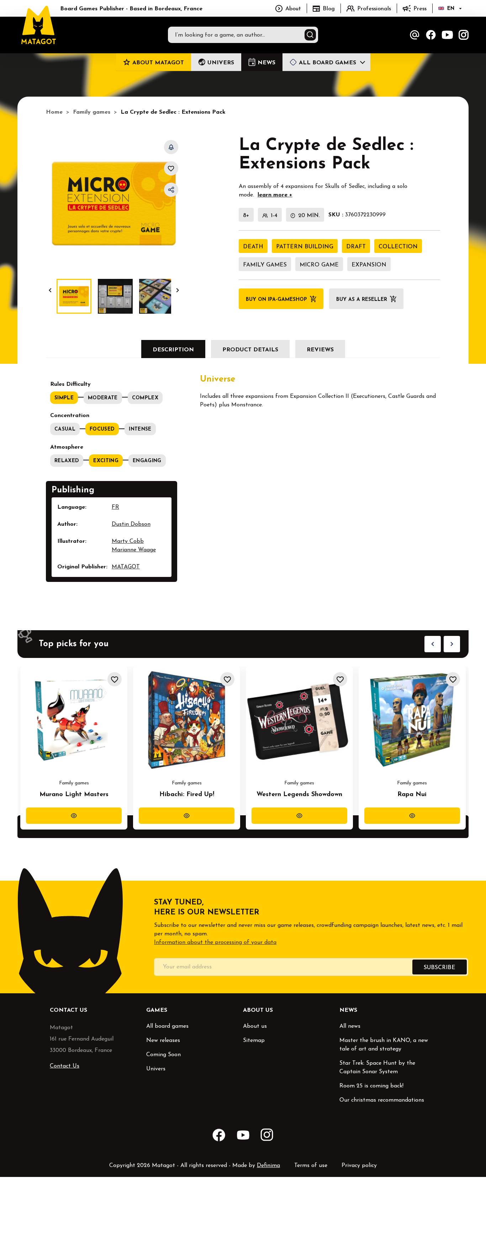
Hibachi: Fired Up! (186, 795)
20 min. (309, 215)
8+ (246, 215)
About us (255, 1026)
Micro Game (319, 265)
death (253, 247)
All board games (167, 1026)
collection (398, 247)
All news (349, 1026)
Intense (140, 429)
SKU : (335, 215)
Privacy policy (359, 1165)
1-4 (274, 215)
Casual (64, 429)
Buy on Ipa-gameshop (276, 299)
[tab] (173, 349)
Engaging (147, 461)
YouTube (447, 34)
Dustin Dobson (131, 524)
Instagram (464, 35)
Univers (155, 1069)
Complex (145, 398)
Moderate (103, 398)
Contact (414, 34)
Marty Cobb (128, 541)
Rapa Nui (412, 795)
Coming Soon (163, 1055)
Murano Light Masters (74, 795)
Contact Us (64, 1066)
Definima (268, 1165)
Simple (64, 398)
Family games (265, 265)
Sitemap (254, 1040)
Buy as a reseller (361, 299)
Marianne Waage (134, 550)
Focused (102, 429)
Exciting (105, 461)
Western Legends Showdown (299, 795)
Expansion (369, 265)
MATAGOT (126, 567)
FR (115, 507)
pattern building (304, 247)
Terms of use (310, 1165)
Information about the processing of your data (215, 942)
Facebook (431, 35)
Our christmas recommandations (381, 1100)
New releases (163, 1040)
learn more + (275, 195)
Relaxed (66, 461)
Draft (356, 247)
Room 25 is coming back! (371, 1086)
